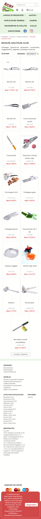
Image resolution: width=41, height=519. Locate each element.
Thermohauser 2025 (10, 401)
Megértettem (31, 505)
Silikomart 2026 (8, 403)
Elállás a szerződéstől (10, 389)
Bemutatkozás (8, 368)
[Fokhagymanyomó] (11, 221)
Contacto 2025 (8, 405)
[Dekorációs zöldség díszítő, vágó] (29, 148)
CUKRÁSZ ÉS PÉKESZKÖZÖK (13, 15)
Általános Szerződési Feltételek (13, 379)
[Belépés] (22, 10)
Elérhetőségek (8, 370)
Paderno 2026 (8, 411)
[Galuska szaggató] (11, 258)
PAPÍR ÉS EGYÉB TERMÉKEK (14, 20)
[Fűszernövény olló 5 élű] (29, 221)
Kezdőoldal (4, 37)
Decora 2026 (7, 417)
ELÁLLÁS (33, 26)
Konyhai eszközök (22, 37)
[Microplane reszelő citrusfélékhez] (20, 332)
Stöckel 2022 (7, 421)
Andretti (30, 397)
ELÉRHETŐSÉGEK (14, 31)
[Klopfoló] (11, 295)
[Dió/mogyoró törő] (11, 185)
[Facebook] (25, 31)
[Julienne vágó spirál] (29, 258)
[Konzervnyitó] (29, 295)
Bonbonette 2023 (9, 399)
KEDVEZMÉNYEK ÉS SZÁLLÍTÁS (16, 26)
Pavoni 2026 (7, 407)
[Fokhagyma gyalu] (29, 185)
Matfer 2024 (7, 413)
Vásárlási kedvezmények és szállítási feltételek (12, 382)
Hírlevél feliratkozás (9, 372)
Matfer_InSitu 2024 (9, 415)
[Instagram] (31, 31)
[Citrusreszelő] (11, 148)
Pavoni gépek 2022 (9, 409)
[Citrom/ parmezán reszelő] (29, 111)
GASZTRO (32, 15)
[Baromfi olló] (11, 74)
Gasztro (12, 37)
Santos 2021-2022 (9, 419)
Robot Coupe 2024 (9, 423)
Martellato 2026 (8, 397)
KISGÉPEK (33, 20)
